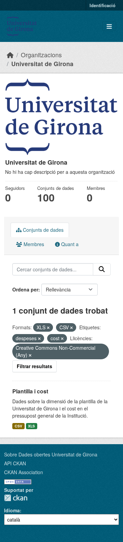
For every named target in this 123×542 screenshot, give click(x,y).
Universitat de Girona (42, 63)
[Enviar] (102, 269)
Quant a (69, 244)
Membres (33, 244)
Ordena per (25, 289)
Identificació (102, 5)
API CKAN (15, 463)
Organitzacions (41, 54)
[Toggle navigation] (109, 26)
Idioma (12, 510)
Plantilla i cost (30, 391)
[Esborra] (48, 327)
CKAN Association (23, 472)
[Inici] (10, 54)
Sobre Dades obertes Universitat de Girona (50, 454)
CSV (18, 425)
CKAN (15, 497)
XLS (31, 425)
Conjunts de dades (43, 229)
